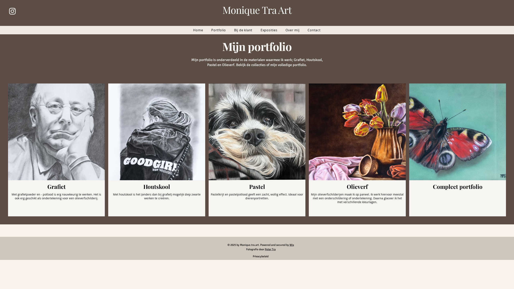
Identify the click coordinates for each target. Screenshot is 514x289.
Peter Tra (270, 249)
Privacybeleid (260, 256)
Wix (292, 245)
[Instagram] (12, 11)
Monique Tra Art (257, 9)
